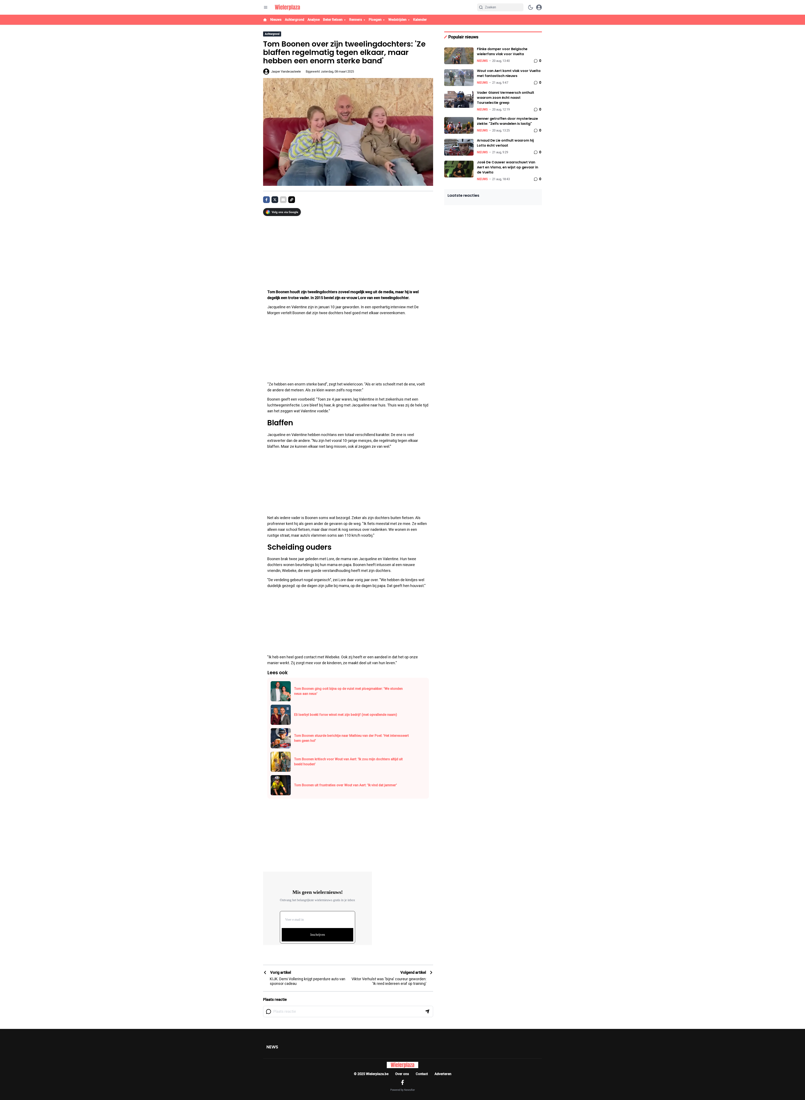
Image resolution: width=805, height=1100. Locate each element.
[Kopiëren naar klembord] (291, 199)
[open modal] (539, 7)
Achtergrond (294, 20)
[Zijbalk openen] (265, 7)
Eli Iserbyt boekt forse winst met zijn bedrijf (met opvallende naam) (345, 715)
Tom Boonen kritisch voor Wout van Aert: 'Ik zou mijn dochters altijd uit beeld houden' (348, 761)
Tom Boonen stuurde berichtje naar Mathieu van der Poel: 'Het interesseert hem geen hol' (351, 738)
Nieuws (276, 20)
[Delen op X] (274, 199)
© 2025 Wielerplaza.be (371, 1074)
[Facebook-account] (402, 1082)
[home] (265, 20)
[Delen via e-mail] (283, 199)
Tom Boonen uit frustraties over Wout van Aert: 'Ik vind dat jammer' (345, 785)
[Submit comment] (427, 1011)
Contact (422, 1074)
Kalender (420, 20)
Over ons (402, 1074)
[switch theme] (531, 7)
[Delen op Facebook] (266, 199)
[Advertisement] (348, 250)
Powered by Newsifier (402, 1089)
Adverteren (443, 1074)
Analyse (314, 20)
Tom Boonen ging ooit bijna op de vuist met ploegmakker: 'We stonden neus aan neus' (348, 691)
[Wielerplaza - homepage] (287, 7)
